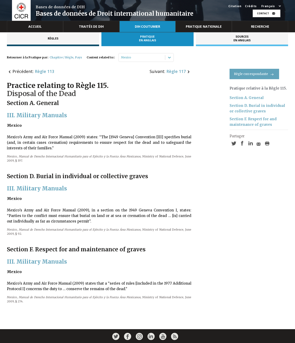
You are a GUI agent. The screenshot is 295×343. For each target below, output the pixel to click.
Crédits (251, 6)
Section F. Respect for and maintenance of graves (253, 122)
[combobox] (121, 57)
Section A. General (247, 98)
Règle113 (44, 71)
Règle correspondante (251, 74)
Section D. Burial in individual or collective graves (257, 108)
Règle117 (176, 71)
